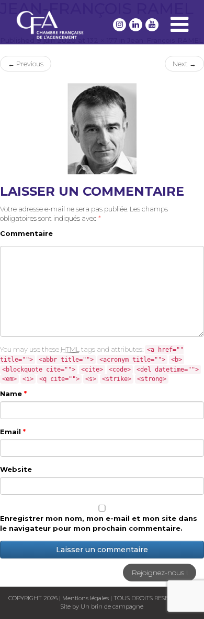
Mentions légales (85, 598)
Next (184, 63)
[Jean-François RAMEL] (102, 128)
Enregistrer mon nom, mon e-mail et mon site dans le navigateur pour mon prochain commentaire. (98, 523)
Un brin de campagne (111, 606)
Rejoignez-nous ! (159, 572)
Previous (25, 63)
